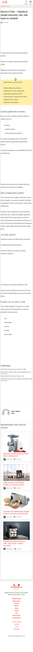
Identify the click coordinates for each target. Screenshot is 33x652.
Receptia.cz (3, 6)
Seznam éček (16, 615)
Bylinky (16, 606)
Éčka (8, 6)
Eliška (13, 413)
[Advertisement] (16, 36)
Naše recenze (16, 601)
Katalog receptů (16, 598)
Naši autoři (16, 629)
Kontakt (16, 624)
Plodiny (16, 603)
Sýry (16, 613)
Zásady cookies (16, 622)
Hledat (26, 4)
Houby (16, 610)
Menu (30, 4)
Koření (16, 608)
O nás (16, 626)
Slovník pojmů (16, 618)
